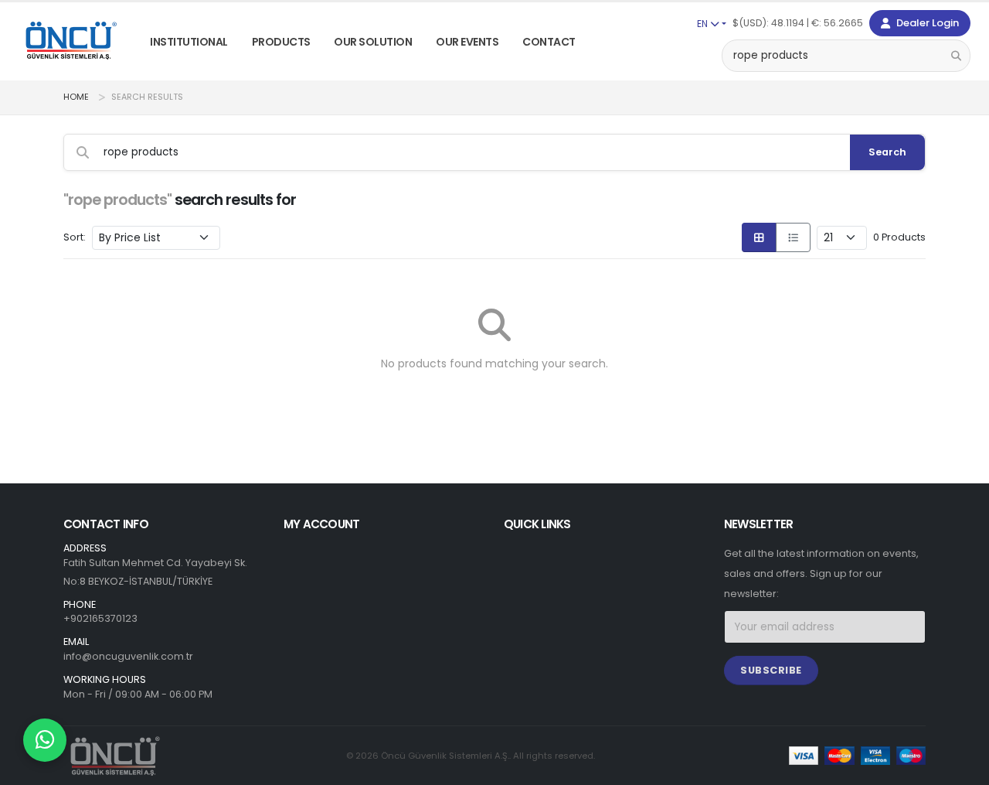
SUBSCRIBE (771, 670)
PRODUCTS (281, 41)
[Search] (956, 55)
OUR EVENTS (467, 41)
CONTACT (549, 41)
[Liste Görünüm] (793, 237)
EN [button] (703, 23)
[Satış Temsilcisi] (44, 740)
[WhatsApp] (44, 740)
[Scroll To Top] (962, 767)
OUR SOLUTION (373, 41)
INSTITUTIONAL (189, 41)
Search (887, 152)
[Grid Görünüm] (759, 237)
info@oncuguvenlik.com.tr (128, 656)
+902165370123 (100, 618)
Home (76, 97)
